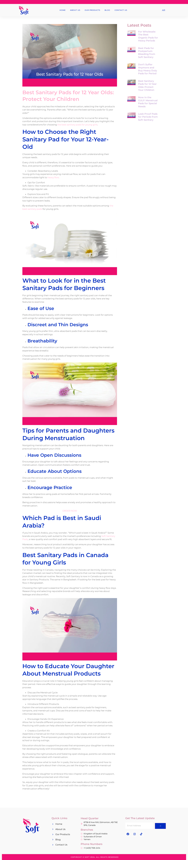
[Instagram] (134, 834)
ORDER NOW (69, 511)
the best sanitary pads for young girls (77, 124)
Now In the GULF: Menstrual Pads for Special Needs (148, 102)
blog (107, 10)
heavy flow (53, 177)
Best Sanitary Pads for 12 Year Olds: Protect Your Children (147, 85)
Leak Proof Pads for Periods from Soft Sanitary (148, 116)
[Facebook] (127, 834)
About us (75, 10)
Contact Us (121, 10)
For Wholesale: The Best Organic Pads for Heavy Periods (148, 36)
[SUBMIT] (160, 826)
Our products (92, 10)
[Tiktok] (141, 834)
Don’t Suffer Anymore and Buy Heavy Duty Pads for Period (147, 69)
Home (63, 10)
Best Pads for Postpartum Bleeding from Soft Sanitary (146, 53)
